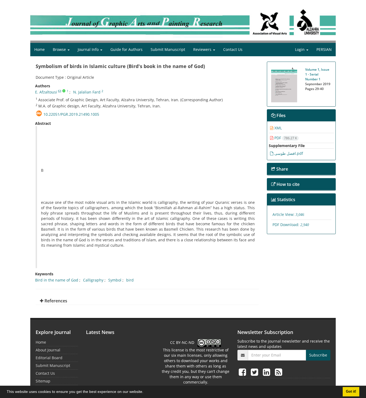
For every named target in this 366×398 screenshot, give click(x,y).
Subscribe (318, 355)
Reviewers (202, 49)
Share (281, 169)
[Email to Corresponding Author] (59, 91)
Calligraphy (93, 280)
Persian (324, 49)
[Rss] (278, 372)
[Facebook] (243, 372)
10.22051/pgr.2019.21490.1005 (71, 114)
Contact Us (232, 49)
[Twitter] (255, 372)
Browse (60, 49)
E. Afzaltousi (46, 92)
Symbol (114, 280)
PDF (285, 137)
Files (280, 115)
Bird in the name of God (56, 280)
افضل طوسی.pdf (288, 153)
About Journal (48, 349)
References (55, 301)
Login (300, 49)
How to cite (287, 184)
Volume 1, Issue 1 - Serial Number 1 (317, 74)
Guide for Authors (126, 49)
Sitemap (43, 381)
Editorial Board (49, 357)
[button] (145, 392)
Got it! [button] (351, 391)
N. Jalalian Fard (86, 92)
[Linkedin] (268, 372)
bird (130, 280)
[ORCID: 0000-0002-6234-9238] (64, 91)
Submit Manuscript (168, 49)
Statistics (285, 199)
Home (39, 49)
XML (277, 127)
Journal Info (89, 49)
